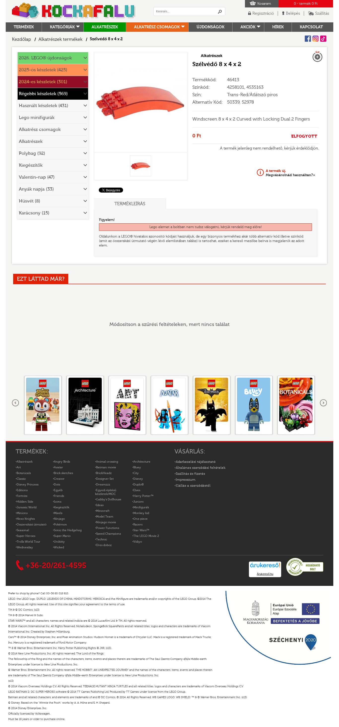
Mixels (58, 513)
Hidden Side (25, 501)
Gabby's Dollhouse (108, 499)
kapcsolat (311, 27)
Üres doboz (104, 545)
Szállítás (322, 13)
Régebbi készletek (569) (43, 93)
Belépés (293, 13)
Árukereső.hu (265, 573)
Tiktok (323, 39)
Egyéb (58, 490)
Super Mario (62, 536)
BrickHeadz (104, 473)
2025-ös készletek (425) (43, 70)
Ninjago (59, 519)
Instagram (315, 39)
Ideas (99, 505)
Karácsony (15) (34, 213)
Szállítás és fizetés (190, 474)
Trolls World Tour (28, 541)
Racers (137, 524)
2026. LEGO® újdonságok (45, 58)
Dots (57, 484)
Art (19, 467)
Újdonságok (210, 27)
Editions (22, 490)
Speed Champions (108, 533)
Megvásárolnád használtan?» (290, 173)
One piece (140, 519)
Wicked (59, 547)
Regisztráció (263, 13)
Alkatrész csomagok (157, 27)
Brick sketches (63, 473)
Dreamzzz (103, 484)
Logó (74, 11)
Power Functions (107, 528)
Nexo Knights (26, 519)
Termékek (24, 27)
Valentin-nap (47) (37, 177)
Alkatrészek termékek (60, 39)
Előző (15, 403)
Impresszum (185, 480)
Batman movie (106, 467)
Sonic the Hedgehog (68, 530)
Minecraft (102, 511)
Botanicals (24, 473)
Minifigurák (141, 507)
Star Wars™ (141, 530)
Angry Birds (62, 461)
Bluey (137, 467)
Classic (21, 479)
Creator (59, 479)
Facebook (308, 39)
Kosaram (264, 4)
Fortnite (22, 496)
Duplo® (138, 484)
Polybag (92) (32, 153)
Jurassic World (26, 507)
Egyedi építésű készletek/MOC (105, 492)
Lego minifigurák (36, 117)
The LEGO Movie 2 (146, 536)
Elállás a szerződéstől (193, 486)
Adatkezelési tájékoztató (196, 462)
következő (323, 403)
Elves (136, 490)
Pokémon (60, 524)
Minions (22, 513)
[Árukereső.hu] (304, 575)
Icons (57, 501)
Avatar (58, 467)
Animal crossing (107, 461)
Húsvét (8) (29, 201)
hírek (278, 27)
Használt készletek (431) (43, 105)
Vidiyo (137, 541)
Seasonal (23, 530)
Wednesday (25, 547)
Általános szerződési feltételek (200, 468)
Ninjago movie (106, 522)
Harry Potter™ (143, 496)
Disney (138, 479)
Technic (101, 539)
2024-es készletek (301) (43, 81)
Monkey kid (141, 513)
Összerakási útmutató (31, 524)
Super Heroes (26, 536)
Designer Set (105, 479)
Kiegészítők (30, 165)
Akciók (247, 27)
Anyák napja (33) (36, 189)
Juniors (138, 501)
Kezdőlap (21, 39)
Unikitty (59, 541)
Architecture (141, 461)
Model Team (104, 516)
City (136, 473)
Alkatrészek (105, 27)
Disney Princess (27, 484)
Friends (59, 496)
